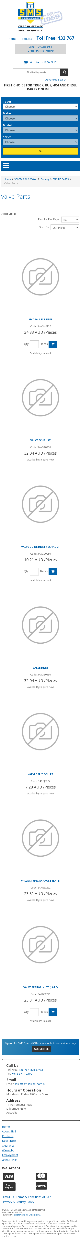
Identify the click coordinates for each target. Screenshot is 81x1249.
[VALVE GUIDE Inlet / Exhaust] (40, 504)
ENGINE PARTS (61, 179)
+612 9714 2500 (22, 1073)
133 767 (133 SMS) (31, 1069)
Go (40, 151)
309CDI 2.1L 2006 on (25, 179)
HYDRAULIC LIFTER (40, 319)
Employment (10, 1155)
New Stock (9, 1141)
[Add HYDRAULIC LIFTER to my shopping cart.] (53, 344)
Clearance (8, 1145)
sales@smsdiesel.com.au (30, 1084)
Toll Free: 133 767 (55, 38)
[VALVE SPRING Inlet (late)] (40, 944)
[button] (40, 63)
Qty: (26, 344)
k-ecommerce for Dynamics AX (27, 1214)
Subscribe (41, 1049)
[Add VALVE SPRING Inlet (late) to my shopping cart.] (53, 1012)
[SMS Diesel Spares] (40, 17)
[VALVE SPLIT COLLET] (40, 731)
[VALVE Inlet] (40, 625)
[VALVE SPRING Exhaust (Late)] (40, 838)
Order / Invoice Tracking (40, 50)
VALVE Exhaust (40, 440)
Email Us (8, 1197)
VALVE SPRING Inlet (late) (40, 987)
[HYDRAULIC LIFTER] (40, 276)
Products (26, 39)
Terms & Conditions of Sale (33, 1197)
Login (32, 46)
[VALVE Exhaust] (40, 397)
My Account (44, 46)
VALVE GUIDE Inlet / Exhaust (40, 547)
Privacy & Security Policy (18, 1202)
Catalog (45, 179)
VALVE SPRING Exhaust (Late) (40, 880)
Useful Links (9, 1160)
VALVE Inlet (40, 667)
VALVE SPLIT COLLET (40, 774)
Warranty (8, 1150)
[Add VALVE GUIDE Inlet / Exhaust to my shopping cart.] (53, 571)
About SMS (9, 1131)
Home (12, 39)
